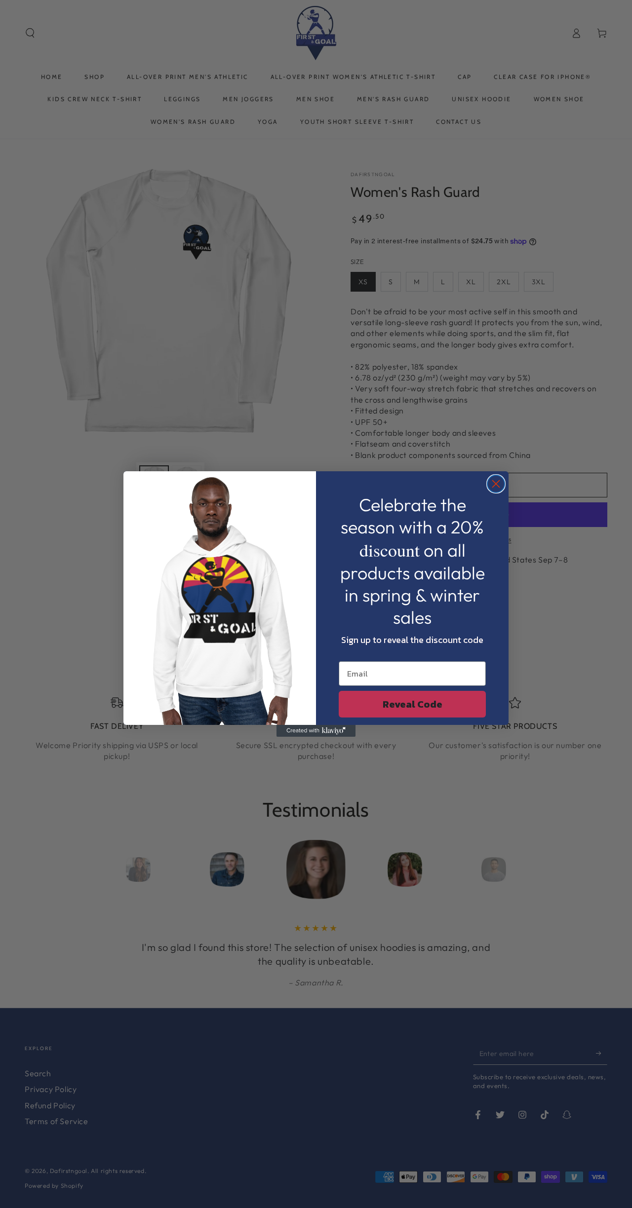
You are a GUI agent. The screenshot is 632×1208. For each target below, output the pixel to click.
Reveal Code (412, 704)
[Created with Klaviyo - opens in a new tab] (316, 731)
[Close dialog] (496, 483)
